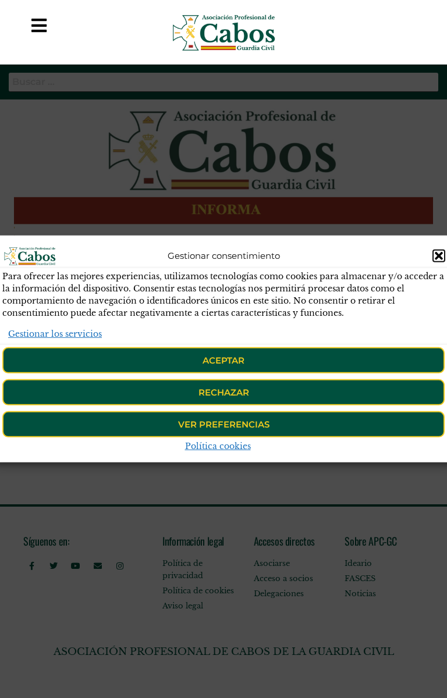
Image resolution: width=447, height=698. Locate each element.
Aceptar (223, 360)
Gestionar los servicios (55, 334)
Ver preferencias (223, 424)
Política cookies (218, 446)
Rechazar (223, 392)
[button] (439, 256)
